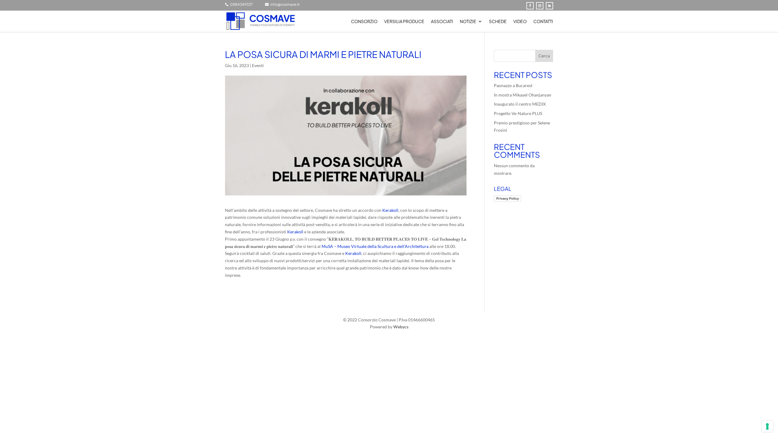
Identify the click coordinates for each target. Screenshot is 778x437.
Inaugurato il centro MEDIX (520, 104)
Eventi (258, 65)
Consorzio (364, 21)
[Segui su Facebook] (530, 5)
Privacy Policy (507, 198)
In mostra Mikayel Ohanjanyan (522, 94)
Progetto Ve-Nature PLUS (518, 113)
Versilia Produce (404, 21)
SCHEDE (498, 21)
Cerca (544, 55)
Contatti (543, 21)
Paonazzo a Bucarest (513, 85)
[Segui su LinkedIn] (549, 5)
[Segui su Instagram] (539, 5)
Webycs (400, 326)
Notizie (468, 21)
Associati (442, 21)
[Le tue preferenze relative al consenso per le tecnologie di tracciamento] (767, 426)
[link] (390, 210)
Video (520, 21)
